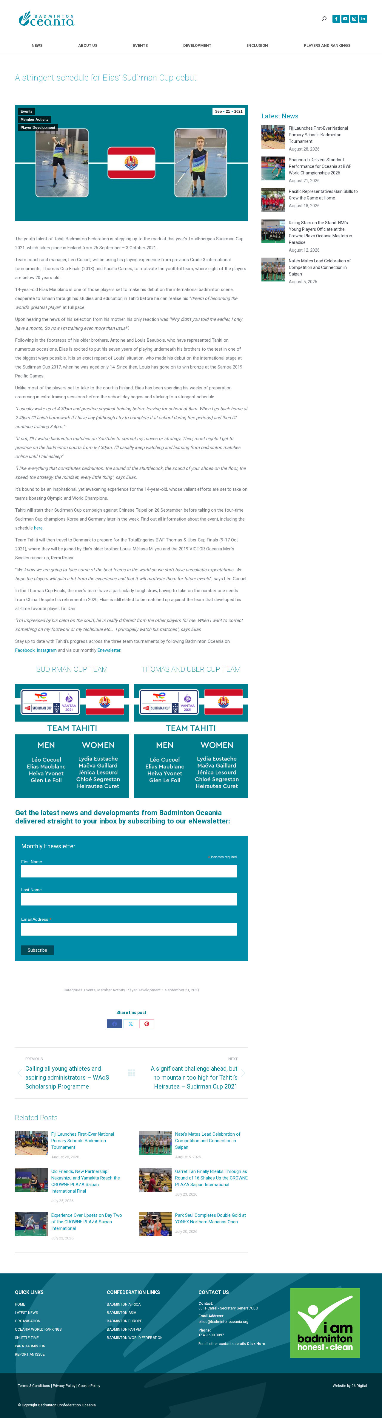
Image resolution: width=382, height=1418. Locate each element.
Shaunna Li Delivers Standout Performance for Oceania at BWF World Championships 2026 (320, 166)
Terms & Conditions (34, 1386)
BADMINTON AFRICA (124, 1304)
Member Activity (35, 119)
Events (27, 111)
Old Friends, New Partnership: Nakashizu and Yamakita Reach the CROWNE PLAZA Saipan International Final (85, 1181)
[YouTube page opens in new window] (345, 19)
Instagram (47, 650)
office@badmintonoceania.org (223, 1322)
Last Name (31, 889)
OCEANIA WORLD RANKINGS (38, 1329)
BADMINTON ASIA (121, 1313)
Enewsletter (109, 650)
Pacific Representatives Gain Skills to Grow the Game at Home (323, 194)
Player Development (38, 128)
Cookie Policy (89, 1386)
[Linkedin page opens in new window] (363, 19)
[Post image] (31, 1143)
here (38, 528)
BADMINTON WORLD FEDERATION (135, 1338)
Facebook (25, 650)
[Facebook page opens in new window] (336, 19)
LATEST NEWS (26, 1313)
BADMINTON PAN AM (124, 1329)
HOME (20, 1304)
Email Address (36, 919)
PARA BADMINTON (30, 1346)
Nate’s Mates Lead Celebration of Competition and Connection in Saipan (208, 1140)
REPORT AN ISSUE (30, 1354)
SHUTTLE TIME (27, 1338)
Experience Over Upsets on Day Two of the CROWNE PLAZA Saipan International (86, 1222)
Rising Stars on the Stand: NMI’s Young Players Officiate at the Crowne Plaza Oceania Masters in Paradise (320, 232)
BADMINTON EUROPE (124, 1321)
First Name (31, 861)
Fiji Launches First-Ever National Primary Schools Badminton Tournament (82, 1140)
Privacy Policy (64, 1386)
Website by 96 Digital (350, 1386)
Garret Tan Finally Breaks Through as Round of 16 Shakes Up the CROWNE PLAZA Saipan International (211, 1178)
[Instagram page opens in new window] (354, 19)
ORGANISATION (27, 1321)
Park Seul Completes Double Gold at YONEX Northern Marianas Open (210, 1219)
